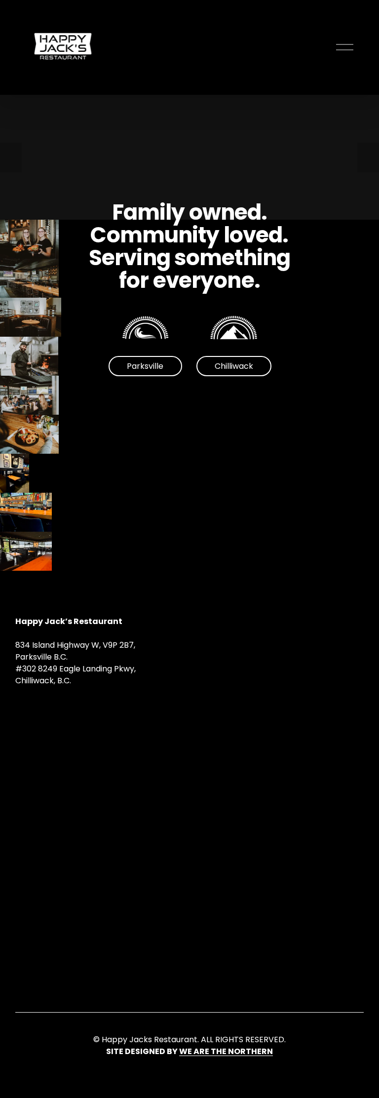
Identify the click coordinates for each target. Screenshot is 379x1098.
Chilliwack (234, 366)
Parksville (145, 366)
